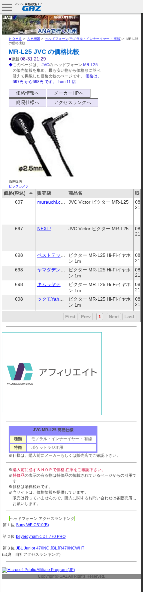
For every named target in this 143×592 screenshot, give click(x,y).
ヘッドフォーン (57, 39)
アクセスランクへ (72, 102)
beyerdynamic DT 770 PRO (41, 536)
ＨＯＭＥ (15, 39)
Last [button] (129, 316)
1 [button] (99, 316)
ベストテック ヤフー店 (61, 255)
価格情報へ (27, 93)
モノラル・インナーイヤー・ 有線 (95, 39)
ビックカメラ (19, 186)
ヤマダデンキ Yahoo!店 (61, 269)
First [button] (70, 316)
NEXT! (44, 228)
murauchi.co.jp (52, 202)
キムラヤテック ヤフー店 (63, 284)
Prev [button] (86, 316)
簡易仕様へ (27, 102)
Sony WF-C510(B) (32, 525)
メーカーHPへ (68, 93)
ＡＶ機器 (33, 39)
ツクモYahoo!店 (54, 299)
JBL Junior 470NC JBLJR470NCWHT (50, 548)
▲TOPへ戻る (119, 579)
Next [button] (114, 316)
